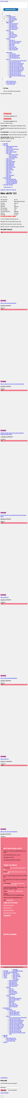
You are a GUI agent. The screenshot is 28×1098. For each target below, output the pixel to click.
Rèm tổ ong (12, 44)
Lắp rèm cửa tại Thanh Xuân (16, 70)
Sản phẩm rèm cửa (8, 14)
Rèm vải (11, 32)
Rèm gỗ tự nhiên (13, 36)
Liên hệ (5, 85)
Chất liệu (8, 30)
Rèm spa (11, 21)
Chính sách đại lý (7, 908)
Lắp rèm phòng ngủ (14, 56)
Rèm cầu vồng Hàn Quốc (15, 41)
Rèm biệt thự (12, 17)
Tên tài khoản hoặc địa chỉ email (9, 1083)
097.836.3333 (11, 891)
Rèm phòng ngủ (13, 26)
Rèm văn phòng (13, 19)
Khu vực (8, 59)
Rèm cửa (5, 145)
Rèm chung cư (12, 18)
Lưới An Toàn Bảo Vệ (11, 183)
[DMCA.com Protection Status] (11, 962)
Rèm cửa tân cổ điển (14, 43)
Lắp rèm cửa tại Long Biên (15, 66)
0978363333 (7, 113)
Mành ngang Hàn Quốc (11, 146)
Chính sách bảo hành (8, 905)
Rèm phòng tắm (13, 29)
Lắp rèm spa (12, 54)
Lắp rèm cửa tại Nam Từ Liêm (16, 69)
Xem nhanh (3, 300)
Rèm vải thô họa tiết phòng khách (9, 678)
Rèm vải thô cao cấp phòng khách (9, 831)
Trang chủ (3, 189)
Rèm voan (11, 33)
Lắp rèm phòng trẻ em (14, 58)
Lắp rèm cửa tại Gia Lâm (15, 74)
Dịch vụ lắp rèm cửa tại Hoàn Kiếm (17, 60)
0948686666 (7, 119)
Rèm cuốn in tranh (13, 48)
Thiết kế (8, 38)
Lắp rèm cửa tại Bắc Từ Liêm (16, 67)
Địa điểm (8, 15)
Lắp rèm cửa (6, 51)
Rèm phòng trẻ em (13, 27)
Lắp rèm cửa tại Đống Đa (15, 71)
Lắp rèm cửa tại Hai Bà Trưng (16, 63)
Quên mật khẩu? (5, 1093)
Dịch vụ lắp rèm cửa (11, 82)
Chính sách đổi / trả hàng (9, 913)
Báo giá (5, 78)
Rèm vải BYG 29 (5, 759)
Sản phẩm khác (7, 178)
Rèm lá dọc (12, 40)
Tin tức (5, 80)
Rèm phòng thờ (13, 25)
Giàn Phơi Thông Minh (11, 182)
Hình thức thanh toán (8, 910)
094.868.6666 (19, 891)
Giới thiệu (5, 12)
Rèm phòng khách (13, 23)
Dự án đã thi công (10, 84)
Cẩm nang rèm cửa (11, 81)
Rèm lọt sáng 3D (13, 49)
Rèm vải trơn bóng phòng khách (8, 303)
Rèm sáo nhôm (13, 34)
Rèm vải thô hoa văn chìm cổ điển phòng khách (12, 384)
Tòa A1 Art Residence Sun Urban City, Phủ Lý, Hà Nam (13, 884)
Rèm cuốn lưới (12, 47)
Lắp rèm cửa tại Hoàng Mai (16, 64)
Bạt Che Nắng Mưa (11, 179)
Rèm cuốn (11, 45)
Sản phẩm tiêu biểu (8, 184)
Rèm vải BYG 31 (5, 597)
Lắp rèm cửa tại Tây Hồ (15, 62)
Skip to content (4, 1)
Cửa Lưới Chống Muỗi (11, 180)
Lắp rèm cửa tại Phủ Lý (15, 73)
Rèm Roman (12, 37)
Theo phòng (9, 22)
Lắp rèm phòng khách (14, 55)
